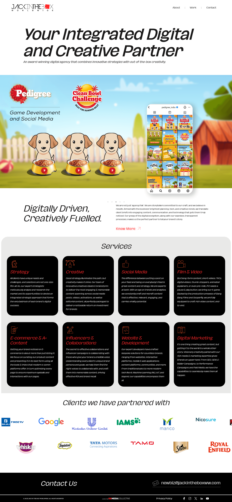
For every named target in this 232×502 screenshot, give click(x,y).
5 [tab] (124, 202)
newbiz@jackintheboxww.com (190, 483)
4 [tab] (120, 202)
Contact (211, 8)
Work (193, 8)
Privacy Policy (164, 499)
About (176, 8)
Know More (126, 228)
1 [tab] (108, 202)
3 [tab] (116, 202)
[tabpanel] (116, 137)
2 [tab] (112, 202)
